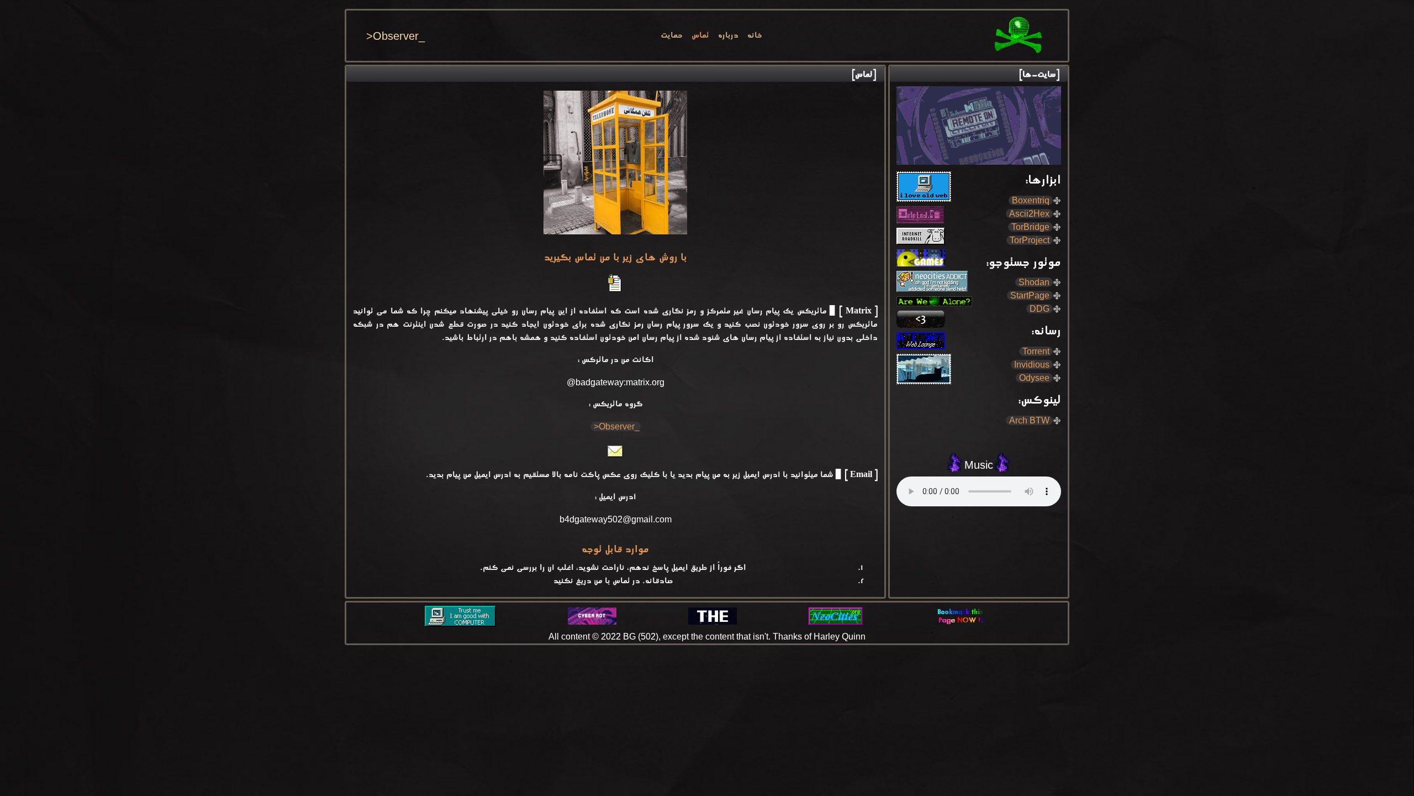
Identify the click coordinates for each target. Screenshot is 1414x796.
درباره (728, 36)
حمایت (672, 36)
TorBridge (1031, 227)
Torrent (1037, 351)
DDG (1041, 308)
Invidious (1033, 364)
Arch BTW (1030, 420)
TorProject (1031, 240)
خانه (754, 36)
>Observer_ (395, 36)
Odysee (1035, 378)
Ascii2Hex (1030, 213)
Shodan (1035, 282)
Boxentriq (1032, 200)
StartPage (1031, 295)
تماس (700, 36)
